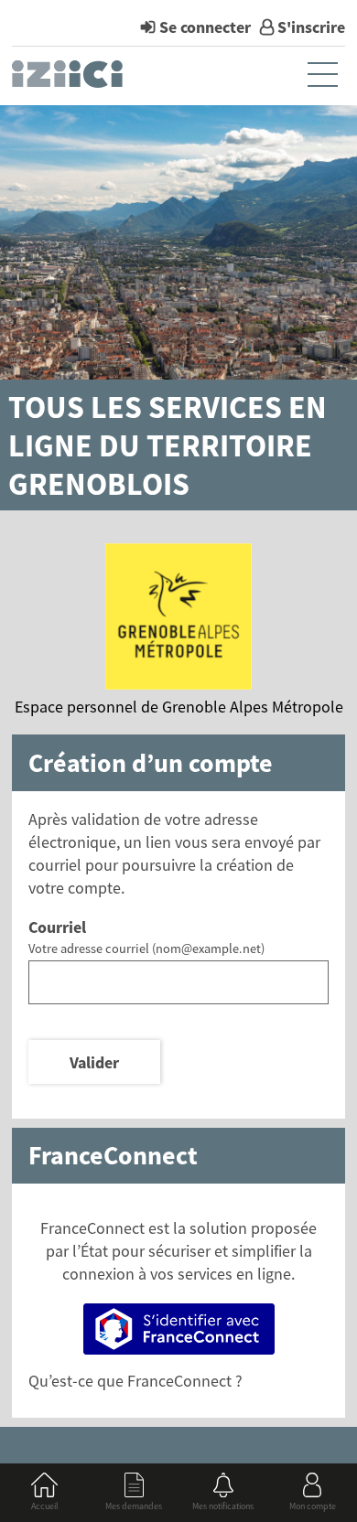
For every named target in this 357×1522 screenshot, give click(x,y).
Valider (94, 1062)
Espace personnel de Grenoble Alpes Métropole (179, 706)
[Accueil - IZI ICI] (69, 78)
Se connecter (205, 27)
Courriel (57, 927)
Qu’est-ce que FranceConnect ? (135, 1380)
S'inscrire (311, 27)
